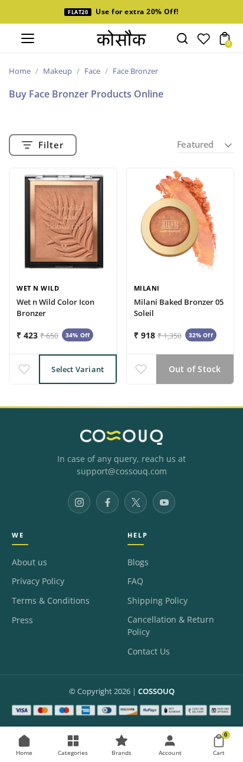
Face (92, 71)
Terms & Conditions (51, 600)
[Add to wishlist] (23, 369)
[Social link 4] (164, 502)
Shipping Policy (157, 600)
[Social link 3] (135, 502)
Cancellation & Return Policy (170, 626)
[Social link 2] (107, 502)
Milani (147, 288)
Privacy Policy (38, 581)
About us (29, 562)
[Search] (182, 38)
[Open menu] (28, 38)
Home (20, 71)
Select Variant (77, 369)
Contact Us (148, 651)
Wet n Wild (38, 288)
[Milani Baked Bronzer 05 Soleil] (180, 222)
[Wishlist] (203, 41)
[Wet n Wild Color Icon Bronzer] (63, 222)
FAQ (135, 581)
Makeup (57, 71)
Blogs (138, 562)
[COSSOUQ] (121, 437)
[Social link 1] (79, 502)
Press (22, 620)
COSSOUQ (156, 691)
